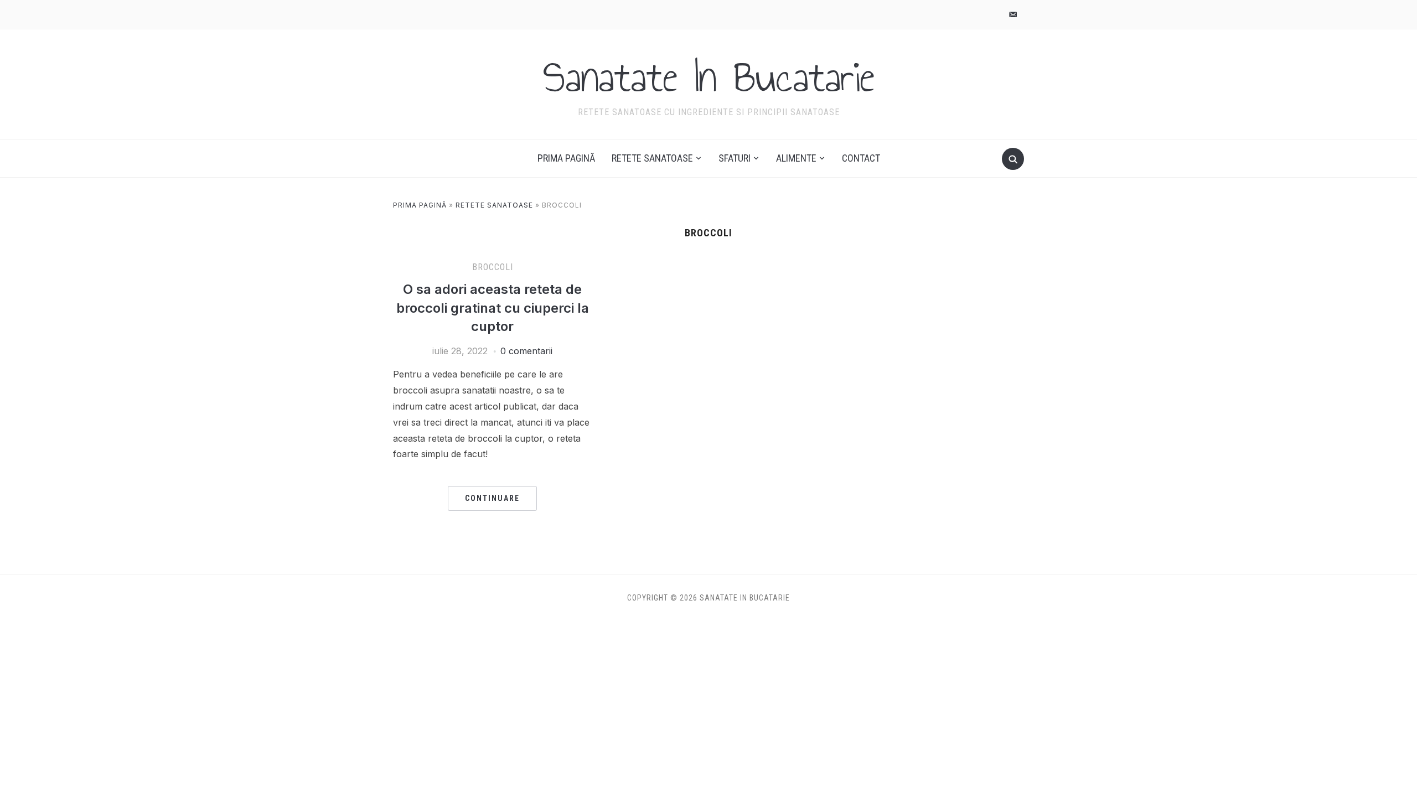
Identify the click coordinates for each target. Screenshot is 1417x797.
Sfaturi (734, 158)
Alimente (796, 158)
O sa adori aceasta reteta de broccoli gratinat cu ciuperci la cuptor (492, 307)
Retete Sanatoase (652, 158)
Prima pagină (566, 158)
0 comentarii (526, 350)
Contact (861, 158)
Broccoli (492, 267)
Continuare (492, 498)
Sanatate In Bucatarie (709, 77)
